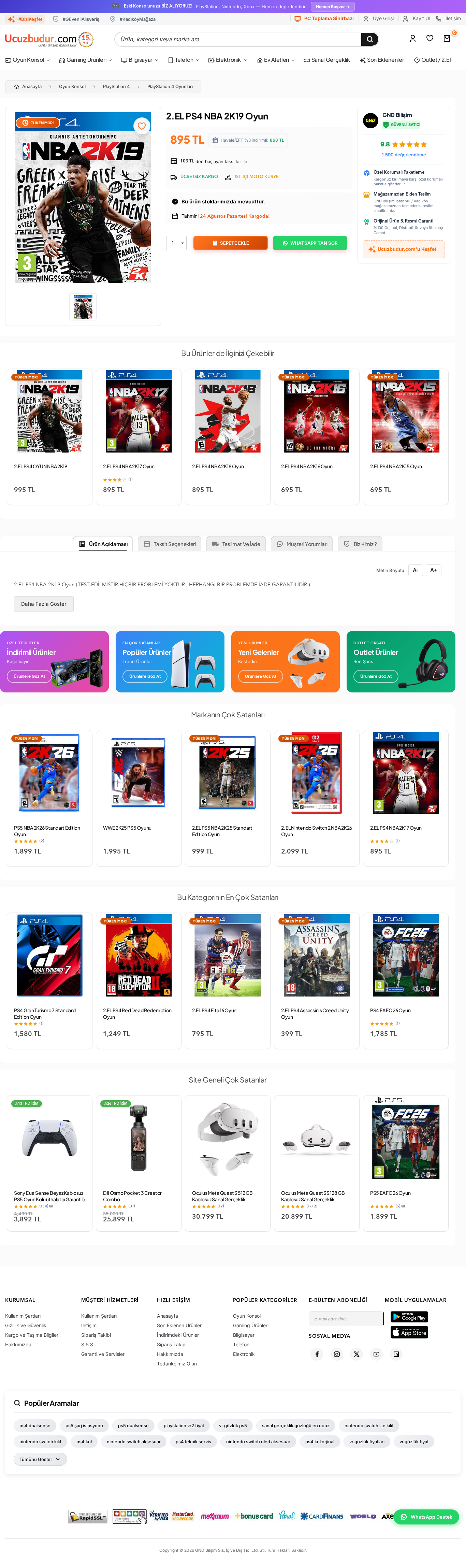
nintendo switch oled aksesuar (258, 1441)
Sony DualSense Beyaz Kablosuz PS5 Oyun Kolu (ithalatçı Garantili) (49, 1196)
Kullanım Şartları (23, 1316)
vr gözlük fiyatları (366, 1441)
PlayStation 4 (116, 86)
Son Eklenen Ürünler (179, 1325)
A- (416, 570)
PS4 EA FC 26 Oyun (390, 1010)
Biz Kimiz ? (365, 544)
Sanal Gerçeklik (330, 59)
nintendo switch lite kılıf (369, 1425)
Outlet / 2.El (435, 59)
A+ (433, 570)
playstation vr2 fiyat (184, 1425)
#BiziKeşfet (30, 19)
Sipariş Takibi (96, 1335)
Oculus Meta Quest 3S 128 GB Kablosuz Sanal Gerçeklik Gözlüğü (313, 1199)
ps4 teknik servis (193, 1441)
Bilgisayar (140, 59)
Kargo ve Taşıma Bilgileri (32, 1335)
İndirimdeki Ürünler (178, 1335)
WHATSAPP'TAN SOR (314, 243)
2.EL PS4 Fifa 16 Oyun (214, 1010)
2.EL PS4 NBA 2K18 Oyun (218, 466)
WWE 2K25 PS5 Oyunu (127, 828)
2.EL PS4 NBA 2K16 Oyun (307, 466)
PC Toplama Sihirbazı (328, 18)
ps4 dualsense (34, 1425)
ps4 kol (84, 1441)
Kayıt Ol (420, 18)
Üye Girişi (383, 18)
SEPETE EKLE (234, 243)
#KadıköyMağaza (138, 19)
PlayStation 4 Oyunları (170, 86)
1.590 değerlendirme (404, 154)
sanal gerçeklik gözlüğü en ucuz (296, 1425)
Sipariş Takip (171, 1344)
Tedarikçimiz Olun (177, 1363)
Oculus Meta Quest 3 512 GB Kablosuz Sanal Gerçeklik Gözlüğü (222, 1199)
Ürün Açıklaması (108, 544)
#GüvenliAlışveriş (81, 19)
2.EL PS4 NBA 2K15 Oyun (396, 466)
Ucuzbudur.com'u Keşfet (407, 249)
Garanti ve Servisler (103, 1354)
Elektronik (228, 59)
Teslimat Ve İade (241, 544)
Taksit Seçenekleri (175, 544)
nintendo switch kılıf (40, 1441)
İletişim (452, 18)
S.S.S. (87, 1344)
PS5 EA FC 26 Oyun (390, 1193)
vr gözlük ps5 (233, 1425)
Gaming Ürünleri (86, 59)
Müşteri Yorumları (307, 544)
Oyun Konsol (28, 59)
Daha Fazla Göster (44, 604)
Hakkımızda (18, 1344)
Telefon (183, 59)
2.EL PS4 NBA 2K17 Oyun (129, 466)
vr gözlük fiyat (413, 1441)
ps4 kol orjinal (319, 1441)
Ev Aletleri (276, 59)
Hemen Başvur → (333, 6)
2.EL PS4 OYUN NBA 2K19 (40, 466)
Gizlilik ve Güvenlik (25, 1325)
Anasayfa (32, 86)
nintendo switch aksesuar (134, 1441)
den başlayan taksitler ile (213, 161)
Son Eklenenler (385, 59)
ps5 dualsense (133, 1425)
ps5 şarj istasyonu (84, 1425)
